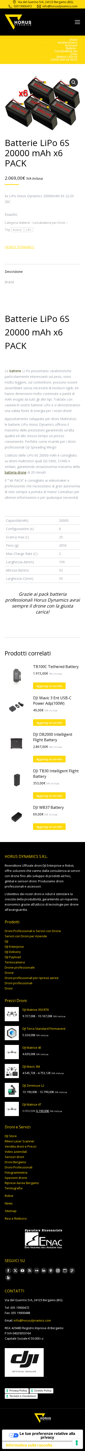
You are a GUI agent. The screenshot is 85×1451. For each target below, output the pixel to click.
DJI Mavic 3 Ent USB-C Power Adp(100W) (52, 700)
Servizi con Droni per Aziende (26, 936)
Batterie (17, 230)
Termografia (13, 1188)
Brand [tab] (9, 282)
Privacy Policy (18, 1390)
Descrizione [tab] (14, 271)
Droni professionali (18, 983)
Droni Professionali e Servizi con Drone (33, 931)
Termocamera (15, 962)
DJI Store (11, 1136)
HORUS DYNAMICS (19, 247)
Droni (9, 988)
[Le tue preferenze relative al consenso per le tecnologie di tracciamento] (76, 1442)
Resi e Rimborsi (16, 1218)
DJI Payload (13, 957)
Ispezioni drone (16, 1178)
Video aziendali (16, 1151)
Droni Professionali (18, 1167)
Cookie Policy (42, 1390)
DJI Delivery (13, 952)
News (9, 1203)
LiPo (28, 230)
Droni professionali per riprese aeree (32, 978)
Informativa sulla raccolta (29, 1445)
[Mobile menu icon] (77, 22)
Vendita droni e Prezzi (20, 1146)
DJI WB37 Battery (48, 807)
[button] (73, 82)
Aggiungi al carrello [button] (49, 686)
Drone (9, 972)
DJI (6, 941)
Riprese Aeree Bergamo (22, 1183)
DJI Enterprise (14, 946)
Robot (9, 1196)
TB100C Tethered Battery (56, 666)
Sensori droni (14, 1157)
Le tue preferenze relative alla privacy (47, 1435)
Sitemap (11, 1211)
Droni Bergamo (15, 1162)
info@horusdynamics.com (32, 1320)
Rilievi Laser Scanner (19, 1141)
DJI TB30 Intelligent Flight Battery (56, 773)
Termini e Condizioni (22, 1396)
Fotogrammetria (16, 1172)
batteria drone (15, 472)
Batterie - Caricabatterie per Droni (42, 223)
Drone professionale (20, 967)
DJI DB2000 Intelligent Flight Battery (52, 737)
